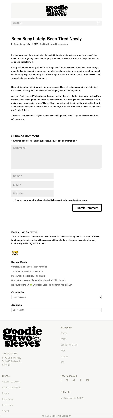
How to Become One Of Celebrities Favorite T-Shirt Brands (38, 280)
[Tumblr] (81, 380)
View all (5, 411)
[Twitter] (74, 380)
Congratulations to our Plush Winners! (29, 267)
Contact (64, 356)
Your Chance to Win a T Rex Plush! (27, 271)
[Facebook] (61, 380)
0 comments (62, 44)
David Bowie (7, 399)
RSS (62, 362)
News (52, 44)
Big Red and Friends (11, 387)
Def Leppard (7, 405)
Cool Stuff (44, 44)
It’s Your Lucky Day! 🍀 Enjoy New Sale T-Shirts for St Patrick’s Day (41, 285)
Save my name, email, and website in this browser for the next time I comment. (51, 200)
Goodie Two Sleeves (11, 381)
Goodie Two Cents (69, 344)
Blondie (5, 393)
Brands (64, 333)
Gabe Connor (20, 44)
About (63, 339)
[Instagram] (67, 380)
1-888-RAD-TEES (9, 353)
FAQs (63, 350)
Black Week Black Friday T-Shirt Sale (28, 276)
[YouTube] (87, 380)
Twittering (38, 96)
